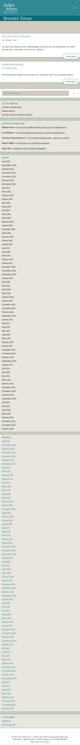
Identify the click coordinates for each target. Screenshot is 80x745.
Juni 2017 (6, 248)
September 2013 (9, 398)
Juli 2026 (6, 161)
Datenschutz (44, 742)
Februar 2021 (7, 195)
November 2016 (9, 270)
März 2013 (6, 413)
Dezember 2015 (8, 304)
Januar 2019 (7, 225)
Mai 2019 (6, 210)
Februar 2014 (8, 383)
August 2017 (7, 244)
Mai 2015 (6, 330)
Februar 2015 (7, 342)
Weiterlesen (71, 56)
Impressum (35, 742)
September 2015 (9, 315)
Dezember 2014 (8, 349)
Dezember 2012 (8, 421)
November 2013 (9, 391)
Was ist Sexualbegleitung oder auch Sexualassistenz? (42, 127)
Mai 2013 (6, 406)
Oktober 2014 (8, 357)
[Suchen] (74, 93)
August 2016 (7, 278)
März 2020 (6, 206)
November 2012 (9, 425)
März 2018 (6, 233)
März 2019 (6, 218)
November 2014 (9, 353)
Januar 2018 (7, 240)
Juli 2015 (6, 323)
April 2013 (6, 410)
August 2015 (7, 319)
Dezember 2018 (8, 229)
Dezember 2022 (9, 184)
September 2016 (9, 274)
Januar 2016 (7, 300)
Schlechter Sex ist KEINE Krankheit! (33, 143)
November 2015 (9, 308)
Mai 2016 (6, 285)
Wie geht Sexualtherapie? (16, 36)
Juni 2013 (6, 402)
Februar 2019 (8, 221)
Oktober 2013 (8, 394)
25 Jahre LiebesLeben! (11, 107)
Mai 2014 (6, 376)
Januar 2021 (7, 199)
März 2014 (6, 379)
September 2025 (9, 165)
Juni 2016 (6, 282)
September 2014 (9, 361)
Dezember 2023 (9, 172)
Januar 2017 (7, 263)
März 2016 (6, 293)
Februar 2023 (8, 180)
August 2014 (7, 364)
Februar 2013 (8, 417)
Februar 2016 (8, 297)
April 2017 (6, 251)
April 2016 (6, 289)
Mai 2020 (6, 202)
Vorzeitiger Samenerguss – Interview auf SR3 (48, 138)
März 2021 (6, 191)
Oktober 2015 (8, 312)
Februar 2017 (7, 259)
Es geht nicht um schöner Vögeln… (17, 114)
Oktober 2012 (8, 428)
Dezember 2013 (8, 387)
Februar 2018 (7, 236)
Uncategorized (8, 724)
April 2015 (6, 334)
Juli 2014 (6, 368)
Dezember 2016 (8, 266)
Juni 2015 (6, 327)
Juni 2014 (6, 372)
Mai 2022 (6, 187)
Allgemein (6, 721)
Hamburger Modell (13, 64)
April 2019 (6, 214)
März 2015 (6, 338)
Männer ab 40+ (8, 111)
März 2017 (6, 255)
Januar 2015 (7, 346)
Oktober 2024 (8, 169)
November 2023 (9, 176)
